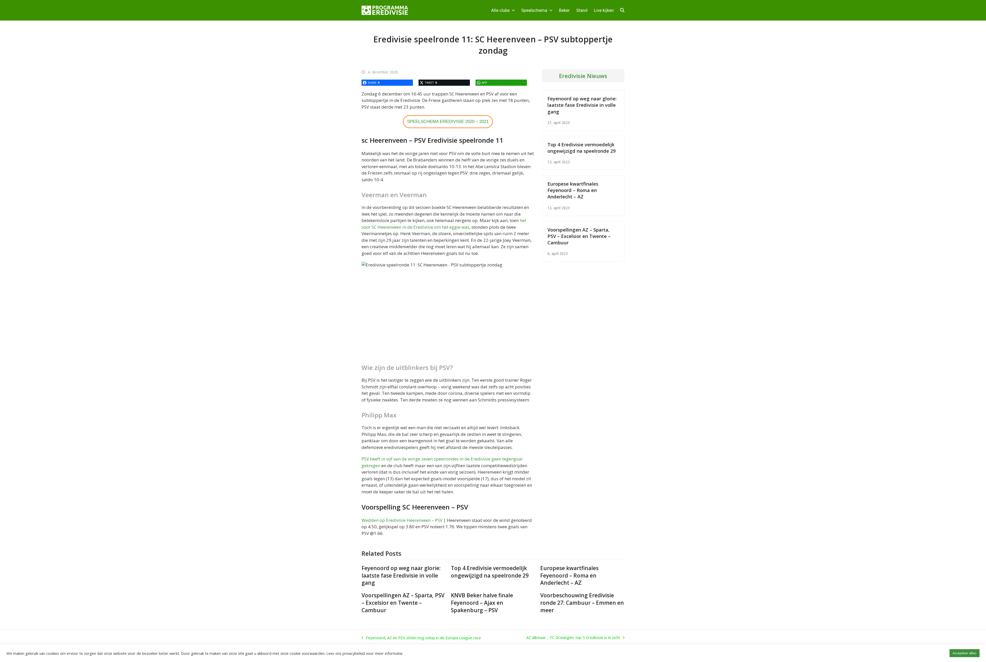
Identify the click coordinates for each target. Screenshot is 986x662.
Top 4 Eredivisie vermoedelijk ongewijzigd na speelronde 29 (581, 147)
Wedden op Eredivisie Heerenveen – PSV (402, 520)
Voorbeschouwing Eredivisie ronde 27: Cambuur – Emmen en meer (582, 603)
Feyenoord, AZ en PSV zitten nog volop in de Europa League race (421, 638)
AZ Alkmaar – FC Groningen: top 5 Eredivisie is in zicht (573, 637)
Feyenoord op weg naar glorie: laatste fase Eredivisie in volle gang (582, 104)
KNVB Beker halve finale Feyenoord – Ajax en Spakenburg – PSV (482, 603)
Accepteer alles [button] (964, 653)
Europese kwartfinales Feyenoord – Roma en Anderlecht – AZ (572, 190)
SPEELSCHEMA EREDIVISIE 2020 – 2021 (448, 121)
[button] (622, 10)
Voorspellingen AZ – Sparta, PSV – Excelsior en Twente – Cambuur (579, 236)
